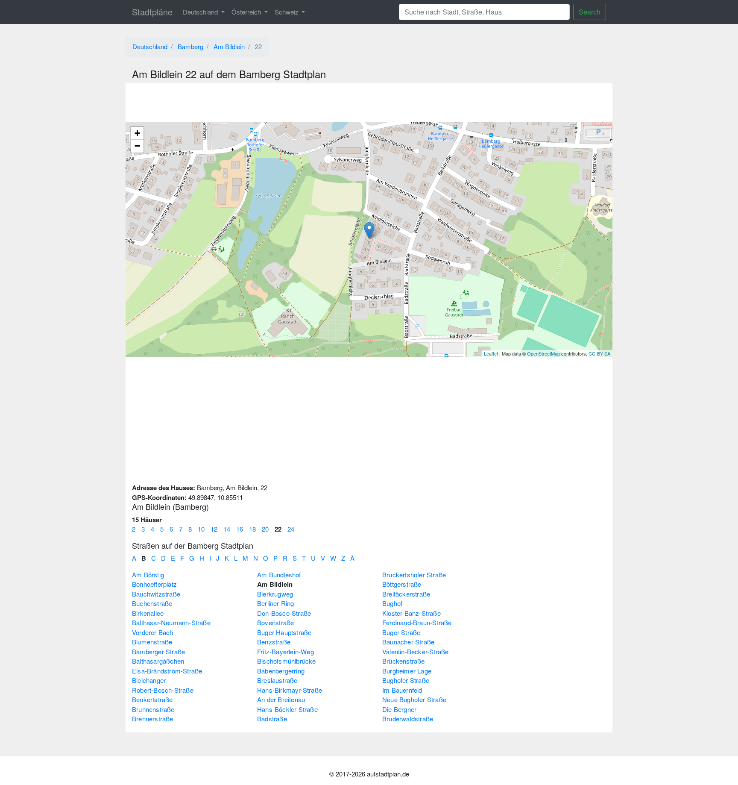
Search (589, 12)
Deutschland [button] (201, 11)
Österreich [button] (247, 11)
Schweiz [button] (287, 11)
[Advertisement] (369, 102)
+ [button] (137, 133)
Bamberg (190, 46)
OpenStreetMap (543, 353)
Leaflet (491, 353)
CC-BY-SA (599, 353)
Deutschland (149, 46)
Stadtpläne (152, 12)
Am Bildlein (229, 46)
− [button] (137, 146)
